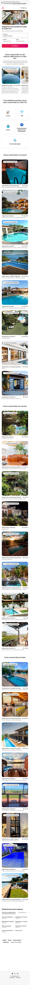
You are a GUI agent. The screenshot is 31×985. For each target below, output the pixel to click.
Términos (18, 977)
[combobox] (15, 36)
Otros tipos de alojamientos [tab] (9, 912)
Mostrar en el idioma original (19, 3)
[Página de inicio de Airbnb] (3, 7)
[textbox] (8, 41)
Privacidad (12, 977)
